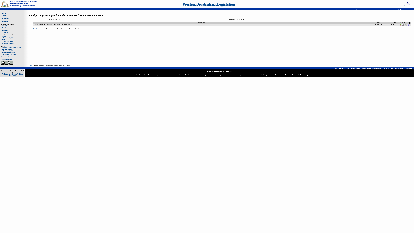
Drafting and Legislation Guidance (372, 9)
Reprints (5, 21)
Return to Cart (408, 5)
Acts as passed (7, 49)
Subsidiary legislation (8, 38)
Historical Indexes (7, 41)
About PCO (386, 9)
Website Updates (355, 9)
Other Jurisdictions (406, 9)
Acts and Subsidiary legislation (11, 47)
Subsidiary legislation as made (11, 51)
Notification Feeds (6, 56)
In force (4, 13)
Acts (4, 36)
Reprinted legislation (8, 52)
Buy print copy (395, 9)
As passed (5, 20)
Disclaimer (342, 9)
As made (5, 30)
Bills (4, 39)
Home (335, 9)
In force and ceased (8, 16)
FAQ (348, 9)
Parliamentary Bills (6, 59)
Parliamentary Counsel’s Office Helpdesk (12, 74)
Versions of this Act (39, 29)
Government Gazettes (7, 43)
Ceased (4, 15)
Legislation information (9, 54)
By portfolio (6, 18)
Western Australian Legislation (208, 4)
